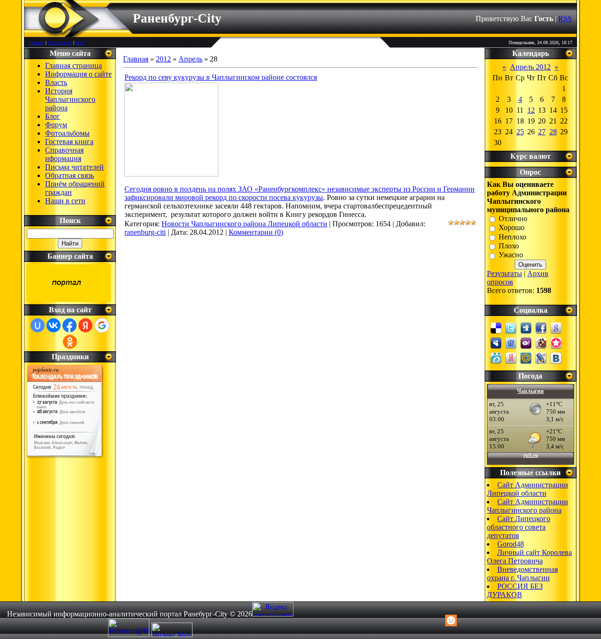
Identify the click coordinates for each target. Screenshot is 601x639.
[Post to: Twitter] (510, 327)
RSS (565, 19)
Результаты (504, 273)
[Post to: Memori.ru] (555, 342)
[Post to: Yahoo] (525, 342)
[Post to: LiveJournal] (540, 357)
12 (531, 110)
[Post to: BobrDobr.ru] (540, 342)
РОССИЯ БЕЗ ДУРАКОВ (515, 590)
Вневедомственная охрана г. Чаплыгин (522, 573)
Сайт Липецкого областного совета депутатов (518, 527)
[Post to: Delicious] (495, 327)
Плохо (509, 246)
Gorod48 (510, 544)
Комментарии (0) (256, 232)
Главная (36, 42)
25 (520, 132)
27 (542, 132)
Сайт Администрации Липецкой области (527, 489)
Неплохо (512, 237)
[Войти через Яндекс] (85, 325)
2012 (163, 59)
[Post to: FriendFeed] (510, 342)
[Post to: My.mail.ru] (525, 357)
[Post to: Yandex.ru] (510, 357)
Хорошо (511, 228)
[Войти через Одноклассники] (70, 342)
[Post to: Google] (555, 327)
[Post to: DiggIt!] (525, 327)
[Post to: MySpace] (495, 342)
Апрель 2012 (530, 67)
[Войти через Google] (101, 325)
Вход (81, 42)
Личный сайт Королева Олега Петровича (529, 556)
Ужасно (511, 255)
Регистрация (60, 42)
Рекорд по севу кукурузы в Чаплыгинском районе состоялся (220, 77)
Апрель (190, 59)
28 (553, 132)
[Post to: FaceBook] (540, 327)
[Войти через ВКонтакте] (53, 325)
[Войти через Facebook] (69, 325)
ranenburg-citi (145, 232)
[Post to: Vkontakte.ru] (555, 357)
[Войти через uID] (38, 325)
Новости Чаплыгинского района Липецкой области (244, 224)
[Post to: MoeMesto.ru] (495, 357)
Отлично (513, 219)
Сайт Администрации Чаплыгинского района (527, 506)
